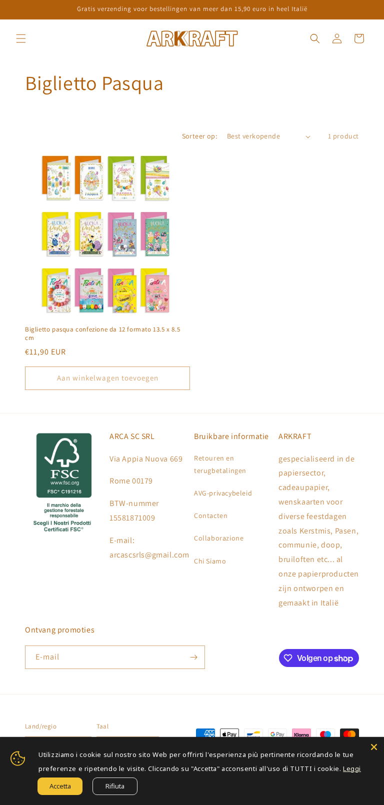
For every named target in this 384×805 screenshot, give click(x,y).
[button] (21, 39)
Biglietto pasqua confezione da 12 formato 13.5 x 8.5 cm (102, 334)
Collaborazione (219, 538)
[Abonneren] (193, 657)
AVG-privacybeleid (223, 493)
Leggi (352, 768)
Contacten (211, 515)
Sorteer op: (199, 136)
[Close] (374, 747)
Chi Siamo (210, 561)
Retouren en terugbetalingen (220, 464)
